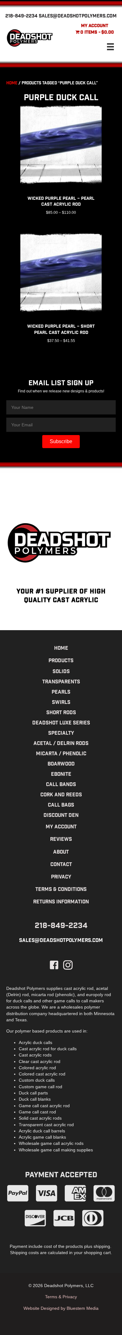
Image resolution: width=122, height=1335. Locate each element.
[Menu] (110, 47)
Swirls (61, 702)
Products (61, 661)
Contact (61, 865)
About (61, 852)
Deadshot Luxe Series (61, 723)
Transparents (61, 682)
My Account (94, 26)
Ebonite (61, 774)
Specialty (61, 733)
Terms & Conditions (61, 889)
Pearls (61, 692)
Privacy (61, 877)
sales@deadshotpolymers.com (78, 16)
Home (12, 84)
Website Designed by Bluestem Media (61, 1308)
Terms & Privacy (61, 1296)
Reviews (61, 839)
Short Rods (61, 713)
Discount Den (61, 815)
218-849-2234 (21, 16)
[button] (61, 441)
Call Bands (61, 785)
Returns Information (61, 902)
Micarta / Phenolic (61, 754)
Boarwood (61, 764)
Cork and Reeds (61, 795)
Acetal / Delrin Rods (61, 743)
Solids (61, 672)
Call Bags (61, 805)
